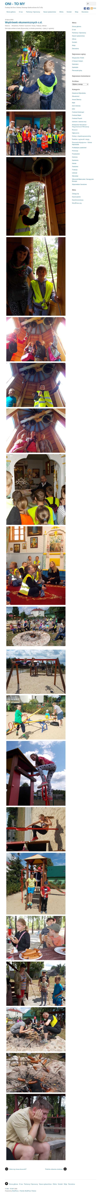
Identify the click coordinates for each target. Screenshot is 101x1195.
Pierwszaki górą (77, 70)
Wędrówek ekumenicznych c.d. (23, 22)
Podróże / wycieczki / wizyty (27, 25)
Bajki (73, 102)
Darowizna (85, 12)
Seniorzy (75, 157)
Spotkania (75, 160)
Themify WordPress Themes (28, 1191)
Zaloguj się (75, 193)
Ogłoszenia (75, 133)
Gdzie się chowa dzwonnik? (16, 1169)
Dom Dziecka (76, 106)
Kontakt (69, 12)
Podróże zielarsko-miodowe (55, 1169)
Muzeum (75, 130)
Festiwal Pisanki (77, 118)
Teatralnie (75, 166)
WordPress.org (76, 203)
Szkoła (74, 163)
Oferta (61, 12)
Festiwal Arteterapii (78, 112)
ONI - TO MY (10, 1189)
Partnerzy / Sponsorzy (33, 12)
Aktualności (15, 25)
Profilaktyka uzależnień (79, 147)
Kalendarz (75, 64)
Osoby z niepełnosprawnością (81, 136)
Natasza (7, 25)
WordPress (15, 1191)
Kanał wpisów (76, 197)
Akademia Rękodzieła (79, 93)
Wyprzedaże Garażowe (79, 184)
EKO (73, 109)
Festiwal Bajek (76, 115)
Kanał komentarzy (77, 200)
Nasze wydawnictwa (49, 12)
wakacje (44, 25)
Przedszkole (76, 154)
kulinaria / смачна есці (79, 121)
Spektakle (75, 67)
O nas (21, 12)
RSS (94, 8)
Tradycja (38, 25)
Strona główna (11, 12)
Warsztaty (75, 176)
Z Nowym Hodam (77, 61)
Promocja (75, 151)
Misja (76, 12)
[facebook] (85, 8)
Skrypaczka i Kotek (78, 58)
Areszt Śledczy (76, 99)
